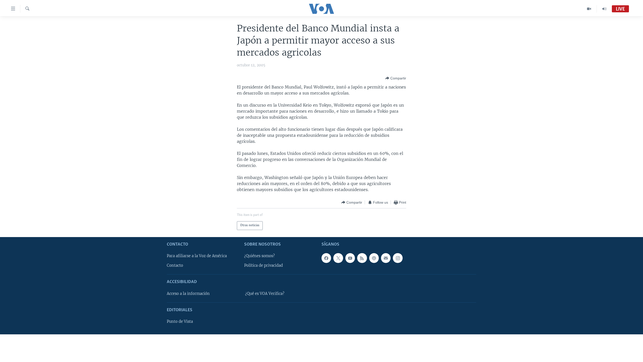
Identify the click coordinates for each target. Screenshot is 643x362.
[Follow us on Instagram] (397, 258)
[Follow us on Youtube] (350, 258)
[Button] (395, 78)
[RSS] (362, 258)
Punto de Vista (180, 321)
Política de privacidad (263, 265)
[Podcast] (374, 258)
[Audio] (604, 9)
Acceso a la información (188, 293)
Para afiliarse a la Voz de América (197, 256)
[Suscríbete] (386, 258)
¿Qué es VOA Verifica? (264, 293)
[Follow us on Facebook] (326, 258)
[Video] (589, 9)
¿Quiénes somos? (259, 256)
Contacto (175, 265)
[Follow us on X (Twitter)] (338, 258)
